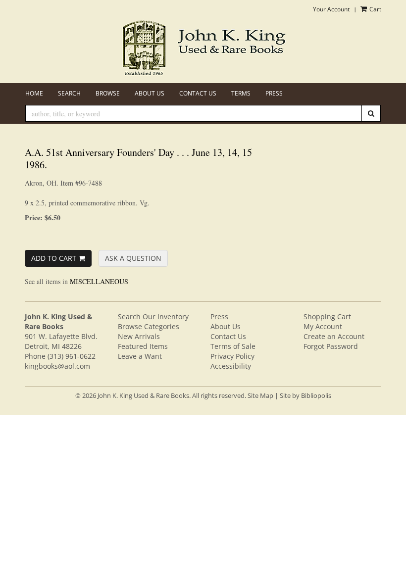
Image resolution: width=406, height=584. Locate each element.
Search (69, 93)
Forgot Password (331, 346)
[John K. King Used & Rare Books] (203, 49)
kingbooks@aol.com (57, 366)
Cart (374, 9)
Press (274, 93)
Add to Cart (53, 258)
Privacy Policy (232, 356)
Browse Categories (148, 326)
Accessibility (230, 366)
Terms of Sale (232, 346)
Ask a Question (133, 258)
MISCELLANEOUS (99, 281)
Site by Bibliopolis (305, 395)
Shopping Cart (327, 316)
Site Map (260, 395)
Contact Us (197, 93)
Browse (108, 93)
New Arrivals (139, 336)
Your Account (331, 9)
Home (34, 93)
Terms (241, 93)
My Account (323, 326)
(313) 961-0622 (72, 356)
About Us (149, 93)
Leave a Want (140, 356)
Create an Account (334, 336)
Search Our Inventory (153, 316)
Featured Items (143, 346)
